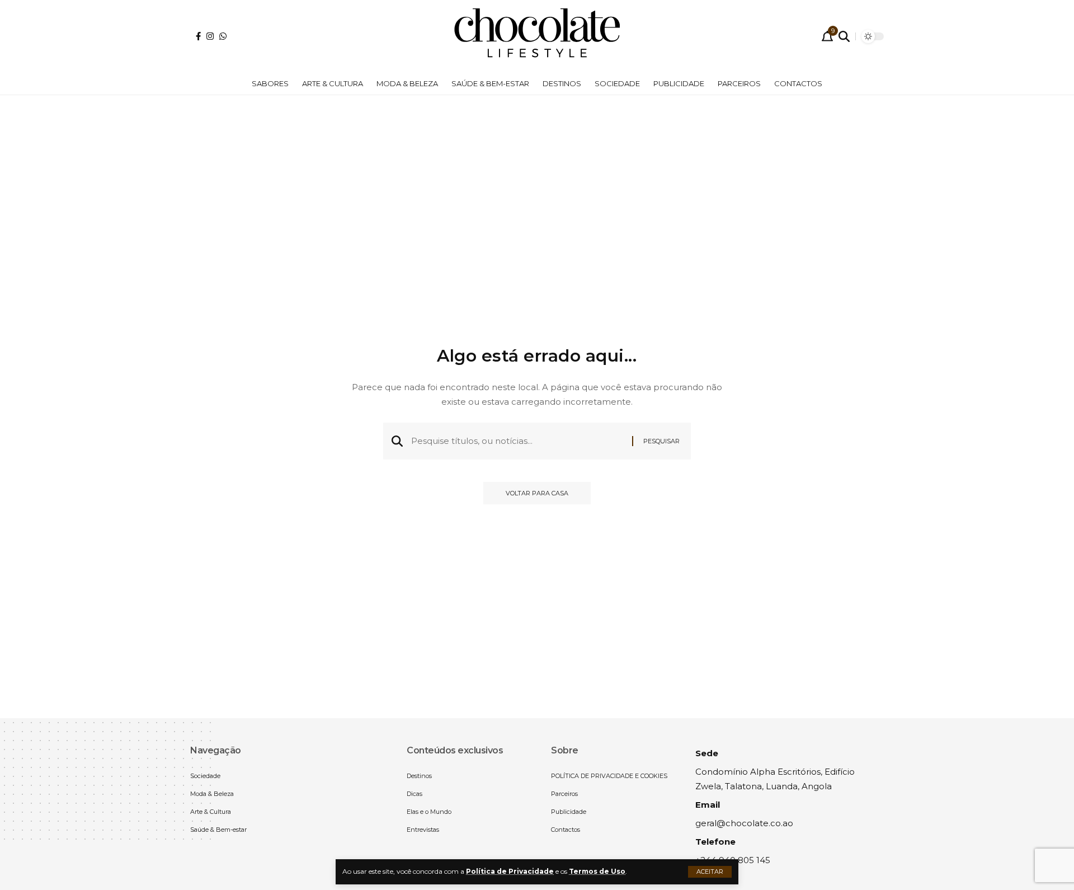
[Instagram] (210, 36)
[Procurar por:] (517, 441)
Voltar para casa (537, 493)
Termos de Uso (597, 871)
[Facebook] (198, 36)
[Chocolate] (537, 36)
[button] (710, 872)
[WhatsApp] (222, 36)
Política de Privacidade (510, 871)
